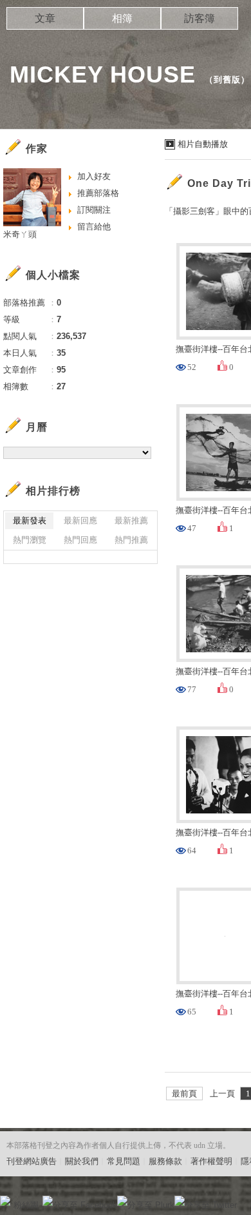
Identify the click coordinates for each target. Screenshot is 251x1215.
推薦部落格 (98, 193)
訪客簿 (199, 18)
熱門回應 (80, 540)
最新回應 (80, 520)
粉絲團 (26, 1205)
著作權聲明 (211, 1161)
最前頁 (184, 1093)
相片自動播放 (203, 144)
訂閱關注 (94, 210)
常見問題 (123, 1161)
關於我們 (81, 1161)
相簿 (122, 18)
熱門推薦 (131, 540)
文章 (45, 18)
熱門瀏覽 (29, 540)
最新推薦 (131, 520)
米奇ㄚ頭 (20, 234)
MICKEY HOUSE (103, 74)
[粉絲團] (5, 1201)
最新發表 (29, 520)
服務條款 (165, 1161)
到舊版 (227, 79)
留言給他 (94, 226)
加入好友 (94, 176)
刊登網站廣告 (31, 1161)
